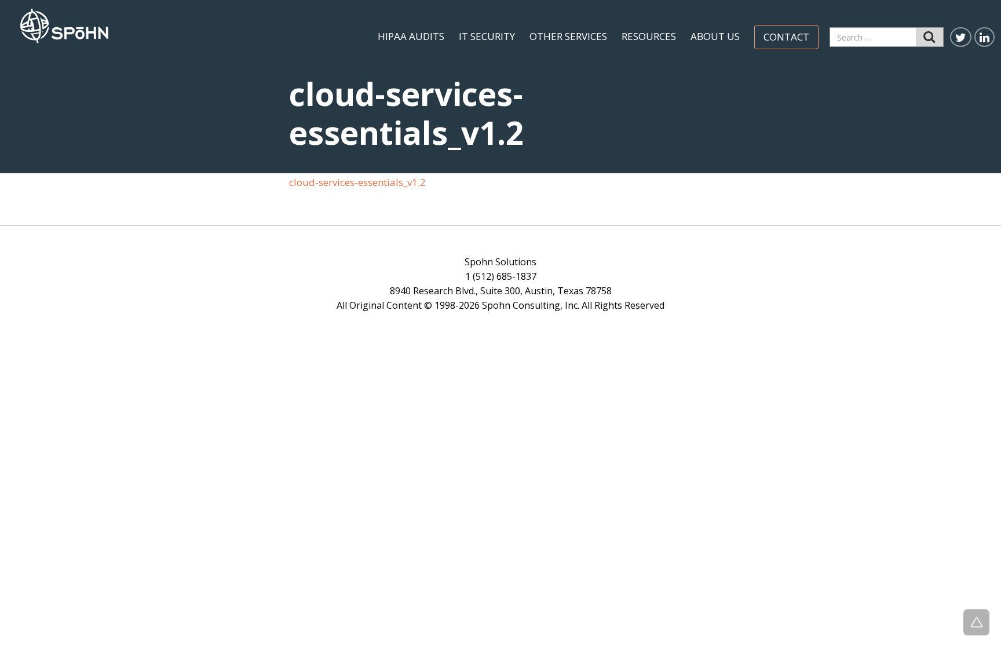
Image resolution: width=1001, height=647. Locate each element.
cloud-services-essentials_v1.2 (357, 182)
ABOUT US (715, 36)
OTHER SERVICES (568, 36)
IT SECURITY (487, 36)
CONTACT (786, 36)
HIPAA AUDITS (411, 36)
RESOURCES (649, 36)
